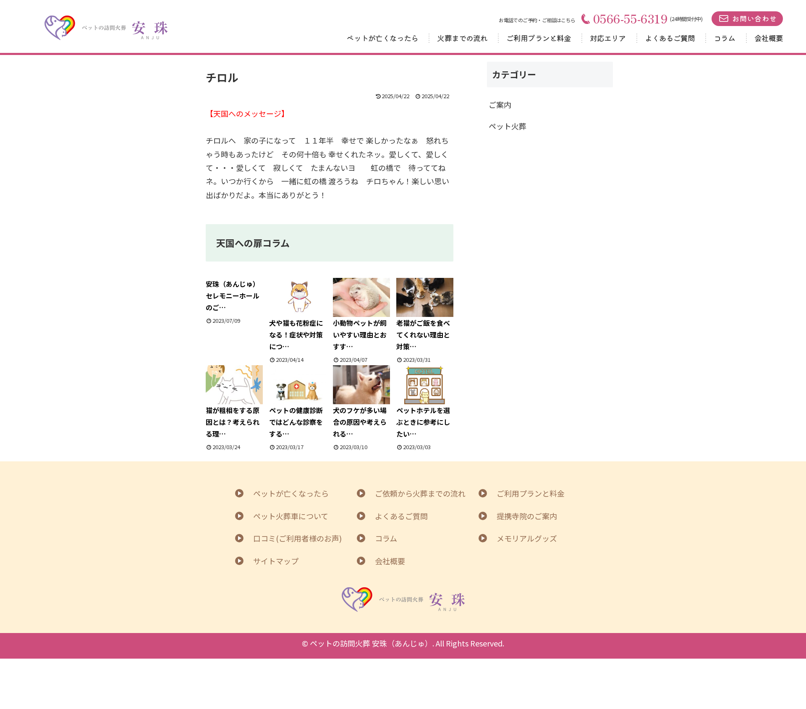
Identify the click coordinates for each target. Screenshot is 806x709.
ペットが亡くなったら (382, 37)
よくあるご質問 (670, 37)
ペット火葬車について (290, 515)
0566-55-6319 (630, 18)
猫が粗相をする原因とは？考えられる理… (232, 422)
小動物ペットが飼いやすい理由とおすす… (360, 334)
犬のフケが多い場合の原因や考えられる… (360, 422)
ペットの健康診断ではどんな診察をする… (296, 422)
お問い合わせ (754, 18)
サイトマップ (275, 560)
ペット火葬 (507, 125)
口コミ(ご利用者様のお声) (297, 538)
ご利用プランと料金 (538, 37)
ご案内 (500, 104)
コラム (724, 37)
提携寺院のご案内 (527, 515)
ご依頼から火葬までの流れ (420, 493)
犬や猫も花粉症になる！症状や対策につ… (296, 334)
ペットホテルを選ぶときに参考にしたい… (423, 422)
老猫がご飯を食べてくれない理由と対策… (423, 334)
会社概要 (768, 37)
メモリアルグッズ (527, 538)
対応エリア (608, 37)
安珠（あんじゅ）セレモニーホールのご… (232, 295)
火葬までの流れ (462, 37)
